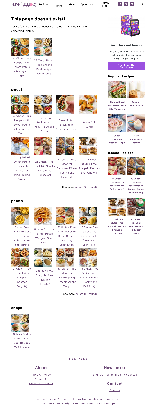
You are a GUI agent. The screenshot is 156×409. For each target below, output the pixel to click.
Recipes (43, 4)
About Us (41, 379)
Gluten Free (105, 4)
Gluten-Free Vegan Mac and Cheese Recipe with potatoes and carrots (22, 236)
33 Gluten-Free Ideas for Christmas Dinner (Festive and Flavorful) (66, 168)
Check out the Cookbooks (126, 66)
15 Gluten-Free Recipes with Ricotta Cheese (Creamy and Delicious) (89, 277)
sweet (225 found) (86, 187)
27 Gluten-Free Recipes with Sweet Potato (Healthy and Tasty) (22, 67)
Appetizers (87, 4)
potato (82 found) (86, 294)
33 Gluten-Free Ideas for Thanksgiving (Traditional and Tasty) (66, 277)
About (72, 4)
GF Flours (58, 4)
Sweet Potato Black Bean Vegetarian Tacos (66, 125)
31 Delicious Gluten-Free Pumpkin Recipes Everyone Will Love (89, 168)
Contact (114, 390)
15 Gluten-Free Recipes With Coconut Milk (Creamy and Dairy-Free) (89, 236)
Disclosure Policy (41, 383)
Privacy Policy (41, 374)
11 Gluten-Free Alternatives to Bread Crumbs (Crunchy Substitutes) (67, 236)
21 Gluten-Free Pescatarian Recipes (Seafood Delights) (22, 277)
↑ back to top (78, 358)
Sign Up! (99, 374)
